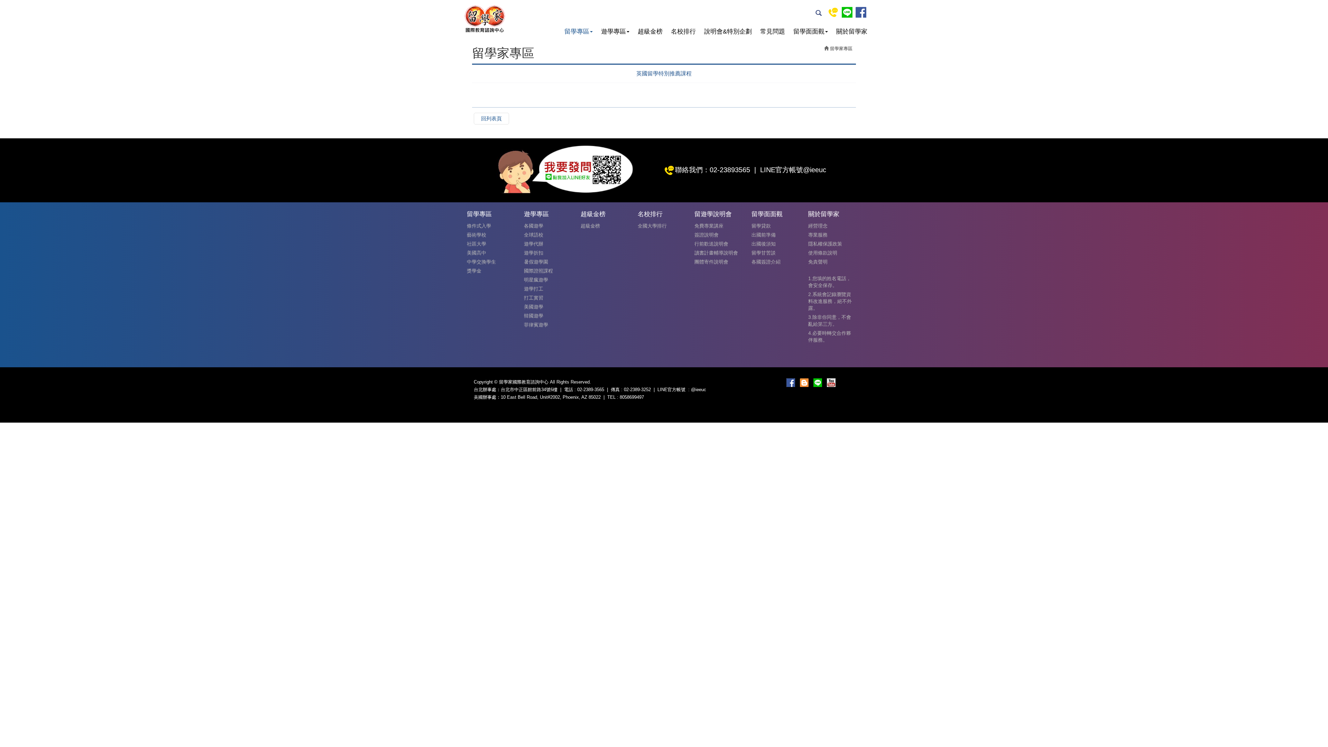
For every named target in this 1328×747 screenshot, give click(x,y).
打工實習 (533, 298)
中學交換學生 (481, 262)
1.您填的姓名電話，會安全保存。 (829, 282)
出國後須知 (763, 244)
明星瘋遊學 (536, 280)
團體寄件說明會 (711, 262)
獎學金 (474, 271)
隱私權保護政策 (825, 244)
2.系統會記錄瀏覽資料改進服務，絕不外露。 (830, 301)
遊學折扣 (533, 253)
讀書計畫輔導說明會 (716, 253)
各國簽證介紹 (766, 262)
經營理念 (818, 226)
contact (833, 12)
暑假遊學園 (536, 262)
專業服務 (818, 235)
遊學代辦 (533, 244)
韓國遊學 (533, 316)
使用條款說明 (822, 253)
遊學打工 (533, 289)
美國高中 (476, 253)
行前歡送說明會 (711, 244)
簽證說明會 (706, 235)
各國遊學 (533, 226)
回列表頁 (491, 118)
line (847, 12)
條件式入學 (479, 226)
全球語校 (533, 235)
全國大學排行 (652, 226)
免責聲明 (818, 262)
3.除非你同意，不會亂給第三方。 (829, 320)
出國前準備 (763, 235)
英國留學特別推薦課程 (664, 73)
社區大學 (476, 244)
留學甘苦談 (763, 253)
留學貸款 (761, 226)
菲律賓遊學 (536, 325)
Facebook (861, 12)
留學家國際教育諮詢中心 (484, 18)
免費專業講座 (708, 226)
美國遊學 (533, 307)
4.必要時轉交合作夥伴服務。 (829, 336)
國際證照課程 (538, 271)
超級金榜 (590, 226)
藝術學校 (476, 235)
